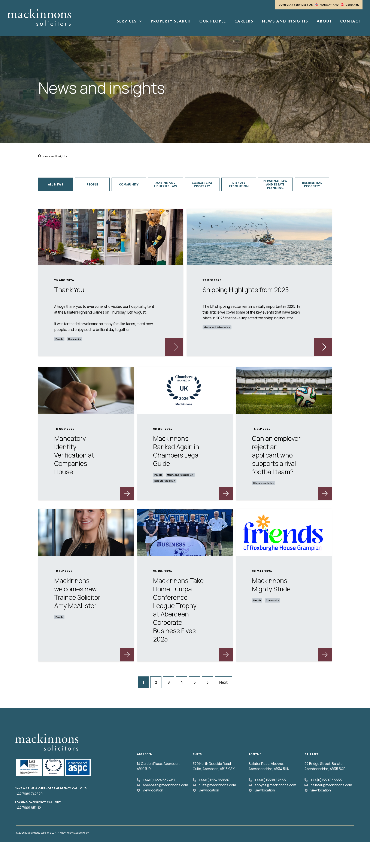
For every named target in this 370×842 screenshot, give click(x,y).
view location (153, 790)
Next (223, 682)
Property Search (171, 21)
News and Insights (285, 21)
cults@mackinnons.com (217, 785)
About (324, 21)
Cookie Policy (81, 833)
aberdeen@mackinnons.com (165, 785)
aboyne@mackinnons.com (275, 785)
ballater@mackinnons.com (331, 785)
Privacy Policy (65, 833)
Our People (212, 21)
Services (127, 21)
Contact (350, 21)
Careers (243, 21)
